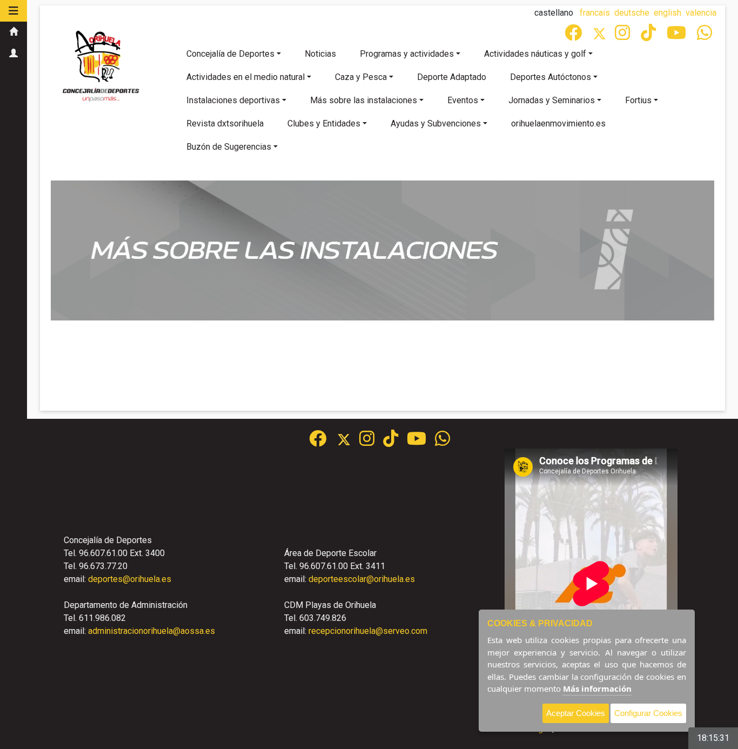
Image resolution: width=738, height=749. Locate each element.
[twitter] (348, 442)
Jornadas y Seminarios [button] (551, 100)
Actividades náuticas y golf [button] (535, 54)
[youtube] (677, 36)
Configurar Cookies (648, 713)
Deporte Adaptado (451, 77)
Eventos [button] (462, 100)
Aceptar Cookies (575, 713)
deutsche (631, 13)
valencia (701, 13)
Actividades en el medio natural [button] (245, 77)
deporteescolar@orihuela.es (361, 579)
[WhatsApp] (705, 36)
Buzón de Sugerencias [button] (228, 147)
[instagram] (623, 36)
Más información (597, 688)
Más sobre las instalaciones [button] (363, 100)
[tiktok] (649, 36)
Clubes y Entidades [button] (323, 123)
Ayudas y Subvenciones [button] (436, 123)
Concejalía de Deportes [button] (230, 54)
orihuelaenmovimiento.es (558, 123)
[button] (13, 10)
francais (595, 13)
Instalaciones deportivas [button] (233, 100)
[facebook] (574, 36)
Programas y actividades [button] (407, 54)
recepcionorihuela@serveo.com (367, 631)
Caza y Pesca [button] (361, 77)
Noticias (320, 54)
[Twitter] (604, 36)
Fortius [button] (638, 100)
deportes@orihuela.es (129, 579)
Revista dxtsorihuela (225, 123)
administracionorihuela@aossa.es (151, 631)
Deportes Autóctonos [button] (550, 77)
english (667, 13)
